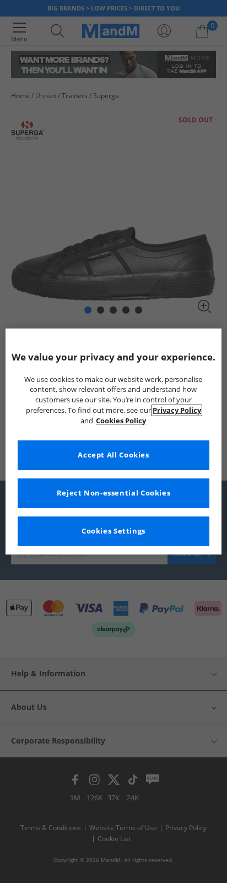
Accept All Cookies (113, 455)
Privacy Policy (177, 410)
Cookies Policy (121, 421)
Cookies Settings (113, 531)
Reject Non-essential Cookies (114, 493)
